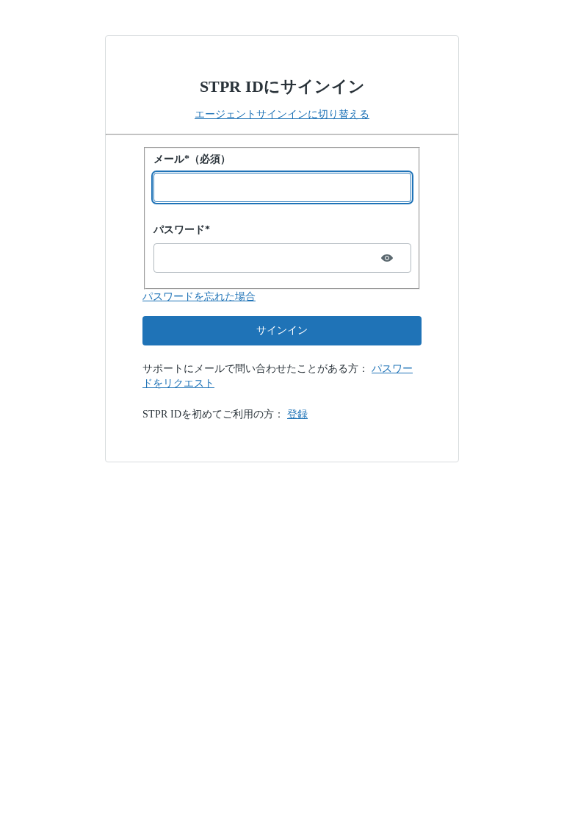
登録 (297, 414)
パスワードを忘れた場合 (199, 296)
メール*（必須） (192, 159)
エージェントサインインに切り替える (282, 114)
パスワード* (181, 229)
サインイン (282, 330)
